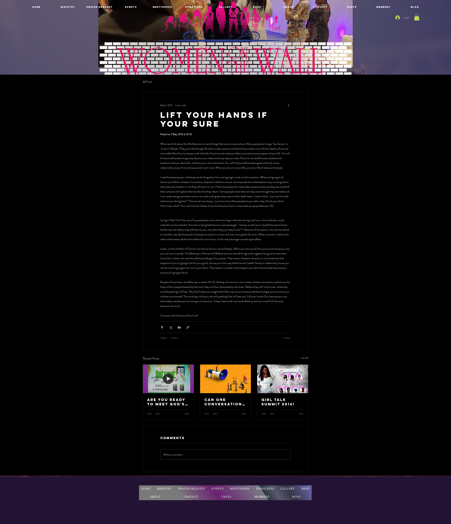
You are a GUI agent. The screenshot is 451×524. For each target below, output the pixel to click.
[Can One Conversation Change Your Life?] (225, 379)
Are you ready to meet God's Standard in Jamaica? (166, 401)
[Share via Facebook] (162, 327)
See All (304, 358)
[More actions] (288, 105)
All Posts (147, 82)
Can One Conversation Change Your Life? (223, 401)
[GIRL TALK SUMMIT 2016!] (282, 379)
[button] (416, 17)
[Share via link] (188, 327)
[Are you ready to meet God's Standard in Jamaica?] (168, 379)
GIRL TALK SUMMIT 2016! (278, 401)
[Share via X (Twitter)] (170, 327)
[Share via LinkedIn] (179, 327)
